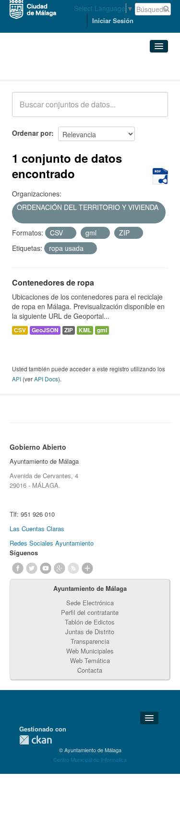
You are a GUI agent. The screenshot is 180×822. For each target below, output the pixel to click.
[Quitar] (20, 218)
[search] (154, 110)
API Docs (46, 379)
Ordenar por (31, 133)
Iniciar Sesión (112, 20)
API (16, 379)
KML (85, 330)
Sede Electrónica (90, 602)
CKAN (35, 740)
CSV (20, 330)
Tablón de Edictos (90, 621)
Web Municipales (90, 650)
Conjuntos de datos (54, 68)
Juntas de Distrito (89, 631)
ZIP (68, 330)
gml (102, 330)
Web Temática (90, 660)
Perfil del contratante (90, 612)
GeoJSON (45, 330)
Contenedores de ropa (53, 282)
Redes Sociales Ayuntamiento (52, 543)
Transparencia (90, 641)
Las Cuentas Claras (37, 528)
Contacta (89, 670)
